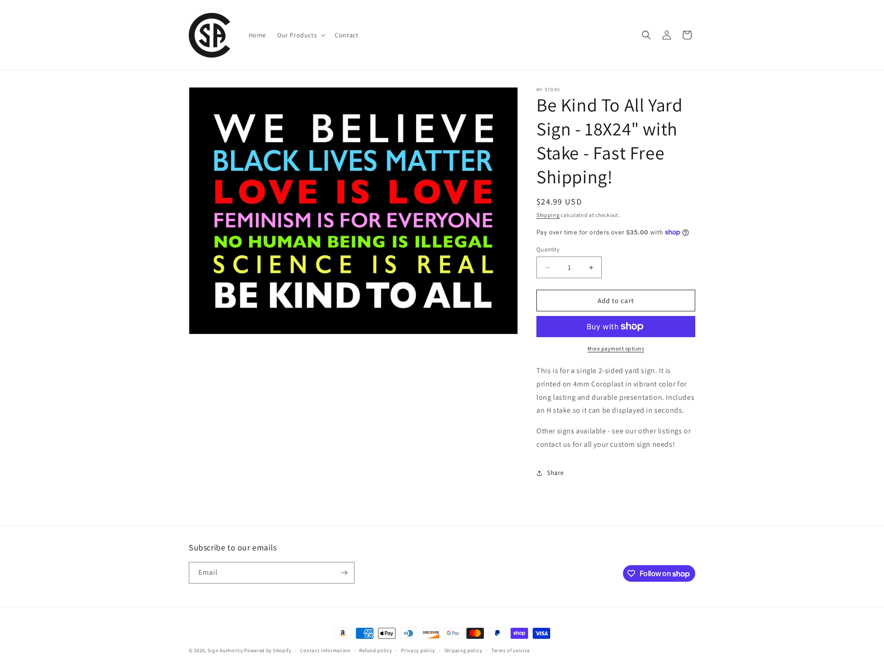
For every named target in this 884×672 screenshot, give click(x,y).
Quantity (547, 249)
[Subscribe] (344, 573)
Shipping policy (463, 650)
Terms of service (510, 650)
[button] (300, 35)
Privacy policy (418, 650)
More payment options (615, 348)
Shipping (548, 214)
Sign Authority (225, 650)
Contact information (325, 650)
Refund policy (375, 650)
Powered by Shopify (267, 650)
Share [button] (555, 472)
